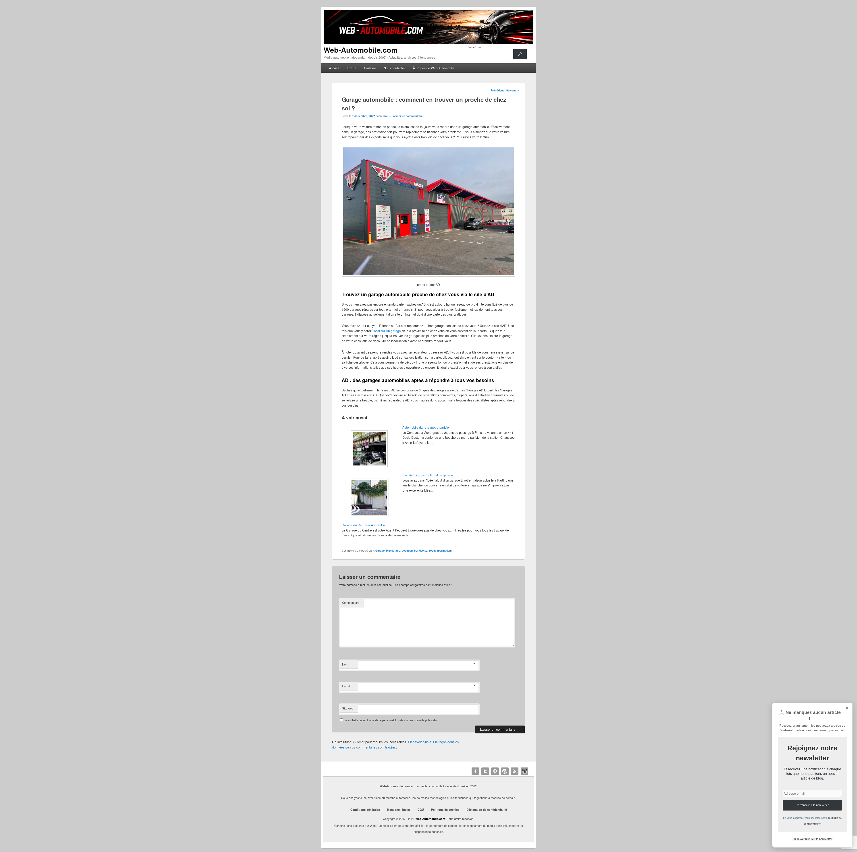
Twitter (485, 771)
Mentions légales (398, 809)
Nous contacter (394, 68)
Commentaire (351, 602)
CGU (421, 809)
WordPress (505, 771)
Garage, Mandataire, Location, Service (399, 550)
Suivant (512, 90)
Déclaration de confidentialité (486, 809)
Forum (351, 68)
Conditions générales (365, 809)
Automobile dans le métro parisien (426, 427)
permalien (444, 550)
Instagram (524, 771)
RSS (514, 771)
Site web (347, 708)
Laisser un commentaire (407, 116)
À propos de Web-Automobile (433, 68)
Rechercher (474, 47)
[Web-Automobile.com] (429, 43)
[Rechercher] (520, 54)
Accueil (334, 68)
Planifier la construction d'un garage (427, 475)
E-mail (346, 686)
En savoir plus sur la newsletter (812, 839)
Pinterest (495, 771)
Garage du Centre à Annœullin (363, 525)
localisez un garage (387, 331)
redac (384, 116)
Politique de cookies (445, 809)
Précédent (495, 90)
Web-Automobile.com (360, 50)
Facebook (475, 771)
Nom (345, 664)
